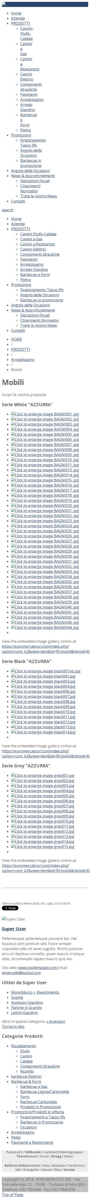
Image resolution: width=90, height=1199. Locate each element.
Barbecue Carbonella (38, 1101)
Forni (24, 1096)
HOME (16, 339)
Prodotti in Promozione (40, 1106)
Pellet (16, 1137)
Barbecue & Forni (26, 1081)
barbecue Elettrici (26, 1076)
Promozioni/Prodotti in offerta (37, 1111)
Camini (26, 1056)
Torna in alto (13, 1026)
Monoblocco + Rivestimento (35, 992)
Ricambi (27, 1071)
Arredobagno (22, 359)
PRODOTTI (20, 349)
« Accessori (55, 1021)
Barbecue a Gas (33, 1086)
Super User (14, 929)
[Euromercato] (15, 4)
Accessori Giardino (27, 1002)
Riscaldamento (23, 1045)
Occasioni (28, 1127)
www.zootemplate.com (38, 967)
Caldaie (26, 1061)
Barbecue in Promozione (41, 1122)
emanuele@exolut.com (21, 972)
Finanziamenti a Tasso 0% (42, 1117)
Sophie (17, 997)
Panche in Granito (26, 1007)
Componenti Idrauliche (40, 1066)
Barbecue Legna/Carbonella (44, 1091)
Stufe (25, 1051)
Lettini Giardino (24, 1012)
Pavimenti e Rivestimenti (32, 1142)
